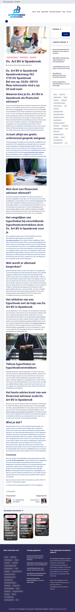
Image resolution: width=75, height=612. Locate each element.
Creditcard (63, 100)
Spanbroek (33, 57)
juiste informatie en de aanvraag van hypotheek (19, 412)
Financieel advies (11, 491)
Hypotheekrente (57, 120)
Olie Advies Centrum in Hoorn (41, 528)
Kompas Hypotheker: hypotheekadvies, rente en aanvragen (61, 83)
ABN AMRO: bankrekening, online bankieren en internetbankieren (61, 60)
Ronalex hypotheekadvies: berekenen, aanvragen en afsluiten (61, 51)
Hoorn (38, 519)
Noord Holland (24, 57)
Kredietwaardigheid (58, 128)
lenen (66, 128)
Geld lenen (56, 108)
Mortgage (56, 137)
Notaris (63, 137)
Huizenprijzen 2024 (58, 111)
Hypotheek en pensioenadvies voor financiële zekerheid (59, 75)
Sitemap (21, 609)
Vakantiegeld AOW (58, 143)
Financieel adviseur (12, 57)
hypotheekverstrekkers (12, 240)
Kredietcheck (65, 125)
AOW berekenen (57, 97)
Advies (55, 94)
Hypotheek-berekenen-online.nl (61, 558)
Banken (65, 97)
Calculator (56, 100)
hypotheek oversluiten (59, 117)
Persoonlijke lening (58, 140)
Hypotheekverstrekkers (59, 123)
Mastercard (56, 131)
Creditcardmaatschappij (59, 103)
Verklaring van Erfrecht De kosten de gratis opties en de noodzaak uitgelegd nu (10, 527)
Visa (66, 143)
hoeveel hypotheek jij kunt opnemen (33, 152)
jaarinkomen (56, 125)
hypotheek (19, 109)
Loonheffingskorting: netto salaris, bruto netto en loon (61, 67)
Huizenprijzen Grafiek (58, 114)
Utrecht (24, 519)
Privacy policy (30, 609)
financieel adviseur (39, 323)
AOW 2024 (62, 94)
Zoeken (56, 29)
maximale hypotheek (58, 134)
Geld (65, 105)
